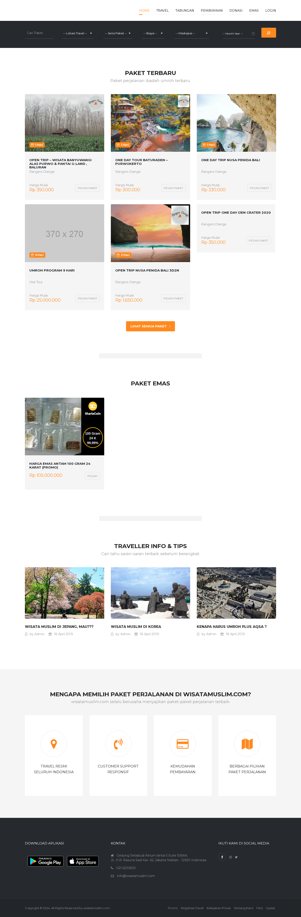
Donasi (236, 11)
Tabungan (184, 11)
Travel (162, 11)
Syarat (270, 908)
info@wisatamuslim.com (136, 876)
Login (270, 11)
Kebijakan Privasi (219, 908)
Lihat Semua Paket (149, 326)
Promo (173, 908)
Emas (254, 11)
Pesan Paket (87, 188)
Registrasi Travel (192, 908)
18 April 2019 (63, 634)
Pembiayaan (212, 11)
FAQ (259, 908)
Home (144, 11)
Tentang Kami (243, 908)
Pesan (92, 476)
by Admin (37, 634)
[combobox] (77, 33)
